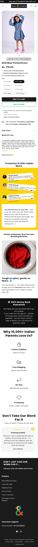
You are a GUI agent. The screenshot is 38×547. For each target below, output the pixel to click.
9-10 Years (20, 89)
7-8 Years (8, 89)
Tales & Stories (13, 539)
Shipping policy (19, 544)
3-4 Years (8, 82)
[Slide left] (15, 56)
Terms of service (29, 541)
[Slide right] (23, 56)
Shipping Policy (7, 488)
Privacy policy (19, 541)
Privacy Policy (6, 491)
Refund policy (10, 541)
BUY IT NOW (19, 104)
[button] (3, 6)
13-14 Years (20, 93)
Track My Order (7, 484)
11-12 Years (7, 93)
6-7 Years (19, 86)
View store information (11, 117)
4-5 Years (19, 81)
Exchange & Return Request (8, 499)
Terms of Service (7, 495)
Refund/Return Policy (9, 481)
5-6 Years (8, 86)
